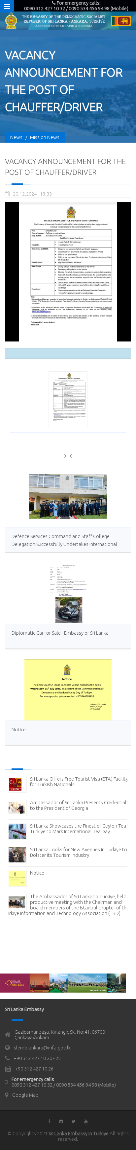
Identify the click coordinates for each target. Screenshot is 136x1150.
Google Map (25, 1095)
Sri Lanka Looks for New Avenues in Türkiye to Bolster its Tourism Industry (78, 852)
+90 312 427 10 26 (34, 1068)
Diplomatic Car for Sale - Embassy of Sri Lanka (60, 633)
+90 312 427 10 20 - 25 (37, 1058)
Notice (19, 729)
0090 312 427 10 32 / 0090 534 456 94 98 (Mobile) (64, 1085)
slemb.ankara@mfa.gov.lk (42, 1047)
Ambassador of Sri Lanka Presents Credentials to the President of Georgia (79, 805)
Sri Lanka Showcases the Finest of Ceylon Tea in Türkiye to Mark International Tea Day (80, 828)
